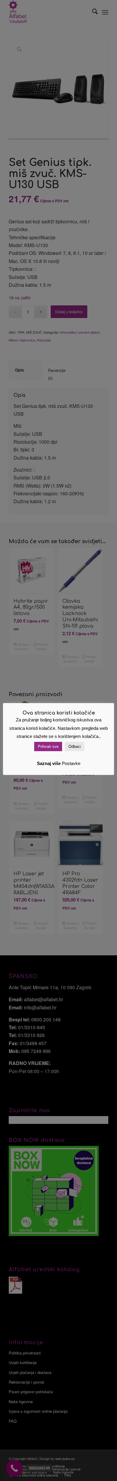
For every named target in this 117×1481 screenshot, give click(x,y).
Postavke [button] (71, 763)
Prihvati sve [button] (48, 746)
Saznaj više (49, 763)
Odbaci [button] (74, 746)
